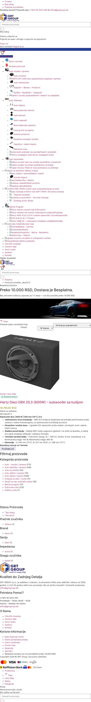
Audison (8, 252)
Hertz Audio (10, 249)
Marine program (12, 484)
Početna (8, 279)
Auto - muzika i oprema (15, 464)
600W (7, 561)
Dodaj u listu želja (8, 394)
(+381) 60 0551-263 (38, 10)
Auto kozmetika (12, 470)
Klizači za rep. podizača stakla (18, 481)
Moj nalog (9, 4)
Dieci (7, 542)
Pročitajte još (8, 449)
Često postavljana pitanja (16, 639)
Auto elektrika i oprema (15, 467)
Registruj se (18, 46)
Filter (5, 321)
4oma (7, 551)
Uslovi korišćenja (12, 642)
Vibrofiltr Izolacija (13, 244)
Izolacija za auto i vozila (15, 479)
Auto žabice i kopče (14, 476)
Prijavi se (4, 43)
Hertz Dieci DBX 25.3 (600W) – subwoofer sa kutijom (41, 402)
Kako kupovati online (14, 637)
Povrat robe (10, 645)
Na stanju (10, 512)
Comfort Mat (10, 246)
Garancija (9, 648)
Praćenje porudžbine (14, 7)
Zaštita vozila (11, 490)
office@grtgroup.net (59, 10)
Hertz (7, 533)
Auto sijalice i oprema (14, 473)
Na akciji (10, 515)
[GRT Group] (9, 20)
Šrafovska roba (11, 487)
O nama (8, 1)
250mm (8, 524)
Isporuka (8, 651)
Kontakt (8, 255)
